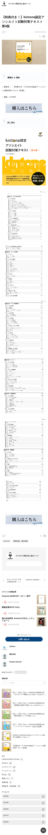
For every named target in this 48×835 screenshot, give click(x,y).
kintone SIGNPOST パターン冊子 (16, 596)
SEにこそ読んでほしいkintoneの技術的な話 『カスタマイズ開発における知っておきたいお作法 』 (29, 694)
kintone (6, 541)
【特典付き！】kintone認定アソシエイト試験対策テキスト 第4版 (23, 21)
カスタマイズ (8, 767)
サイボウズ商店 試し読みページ (19, 4)
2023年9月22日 (40, 32)
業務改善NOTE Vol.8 (11, 607)
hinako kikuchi (15, 662)
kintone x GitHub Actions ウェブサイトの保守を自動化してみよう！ (29, 736)
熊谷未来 (12, 654)
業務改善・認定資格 (20, 541)
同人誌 (6, 774)
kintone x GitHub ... (33, 580)
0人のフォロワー (7, 672)
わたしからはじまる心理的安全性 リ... (14, 580)
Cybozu (12, 646)
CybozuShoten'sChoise (12, 759)
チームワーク (8, 771)
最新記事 (5, 678)
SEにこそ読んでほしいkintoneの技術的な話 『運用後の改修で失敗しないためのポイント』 (28, 705)
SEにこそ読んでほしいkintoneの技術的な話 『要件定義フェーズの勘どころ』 (28, 715)
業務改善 (6, 782)
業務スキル (7, 778)
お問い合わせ (24, 639)
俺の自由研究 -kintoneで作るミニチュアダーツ (18, 619)
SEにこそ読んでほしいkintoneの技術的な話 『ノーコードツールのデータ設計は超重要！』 (28, 726)
